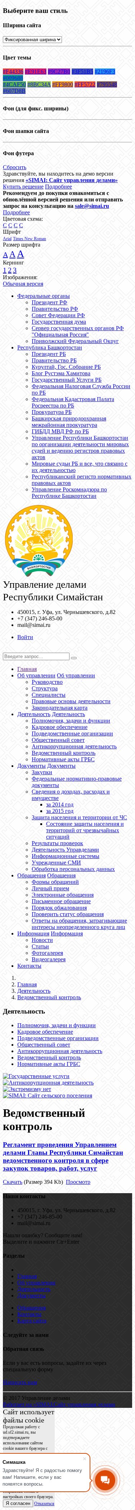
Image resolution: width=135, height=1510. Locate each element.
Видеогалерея (49, 959)
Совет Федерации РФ (58, 315)
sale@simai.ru (92, 206)
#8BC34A (39, 84)
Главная (27, 669)
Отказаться (44, 1503)
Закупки (42, 772)
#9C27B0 (59, 71)
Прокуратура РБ (52, 412)
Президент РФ (49, 302)
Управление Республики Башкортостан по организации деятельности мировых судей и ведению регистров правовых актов (80, 447)
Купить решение (23, 187)
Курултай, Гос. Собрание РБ (66, 367)
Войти (25, 637)
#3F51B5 (82, 71)
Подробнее (58, 187)
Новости (42, 940)
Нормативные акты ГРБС (63, 759)
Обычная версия (23, 284)
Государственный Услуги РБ (67, 380)
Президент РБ (49, 354)
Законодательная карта (59, 708)
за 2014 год (59, 804)
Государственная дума (59, 322)
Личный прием (50, 888)
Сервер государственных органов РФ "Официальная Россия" (78, 331)
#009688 (13, 78)
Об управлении (36, 675)
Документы (31, 766)
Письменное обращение (61, 901)
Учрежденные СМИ (56, 862)
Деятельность (33, 714)
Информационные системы (65, 856)
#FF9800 (62, 84)
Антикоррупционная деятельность (74, 746)
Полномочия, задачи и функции (71, 721)
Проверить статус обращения (68, 914)
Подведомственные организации (72, 733)
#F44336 (13, 71)
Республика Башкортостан (49, 347)
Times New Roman (29, 238)
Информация (33, 933)
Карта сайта (31, 1321)
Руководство (47, 682)
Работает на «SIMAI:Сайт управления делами (59, 1404)
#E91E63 (35, 71)
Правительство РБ (54, 360)
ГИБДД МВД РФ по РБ (60, 431)
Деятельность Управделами (65, 850)
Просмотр (78, 1182)
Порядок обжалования (59, 908)
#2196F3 (105, 71)
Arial (7, 238)
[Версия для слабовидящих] (8, 649)
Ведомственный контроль (63, 753)
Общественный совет (58, 740)
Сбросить (14, 167)
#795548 (107, 84)
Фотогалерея (47, 953)
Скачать (12, 1182)
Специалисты (49, 695)
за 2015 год (59, 811)
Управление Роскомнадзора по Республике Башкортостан (69, 492)
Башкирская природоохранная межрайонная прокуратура (69, 421)
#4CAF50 (14, 84)
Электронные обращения (63, 895)
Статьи (40, 946)
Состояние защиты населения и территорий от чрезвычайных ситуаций (85, 830)
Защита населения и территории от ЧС (79, 817)
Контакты (29, 966)
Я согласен (18, 1503)
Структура (45, 688)
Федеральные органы (43, 296)
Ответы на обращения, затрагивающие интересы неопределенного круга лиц (79, 924)
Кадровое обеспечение (59, 727)
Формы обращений (55, 882)
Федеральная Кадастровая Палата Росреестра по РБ (73, 402)
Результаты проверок (57, 843)
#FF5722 (85, 84)
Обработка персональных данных (73, 869)
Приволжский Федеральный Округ (75, 341)
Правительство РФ (55, 309)
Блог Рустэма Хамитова (61, 373)
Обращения (31, 875)
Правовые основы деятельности (71, 701)
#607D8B (14, 91)
